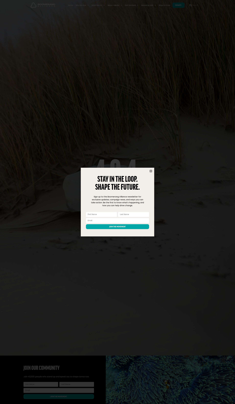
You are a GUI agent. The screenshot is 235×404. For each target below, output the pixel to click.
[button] (151, 171)
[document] (117, 202)
